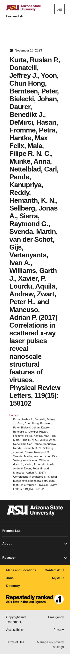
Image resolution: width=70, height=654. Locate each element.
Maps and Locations (21, 570)
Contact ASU (54, 570)
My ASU (58, 578)
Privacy (58, 629)
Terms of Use (15, 642)
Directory (13, 585)
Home (13, 415)
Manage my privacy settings (50, 645)
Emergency (56, 617)
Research (9, 557)
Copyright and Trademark (16, 620)
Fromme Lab (14, 16)
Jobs (10, 578)
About (6, 543)
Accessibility (15, 629)
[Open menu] (59, 9)
